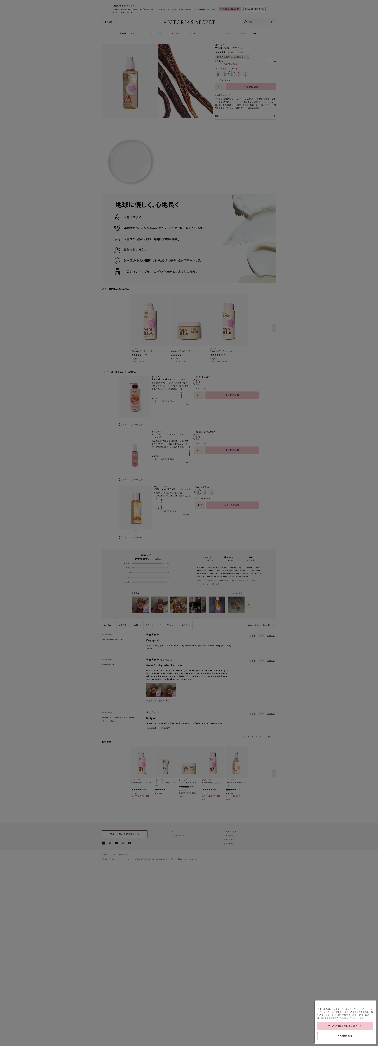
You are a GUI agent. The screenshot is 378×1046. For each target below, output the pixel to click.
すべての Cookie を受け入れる (345, 1026)
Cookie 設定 (345, 1036)
